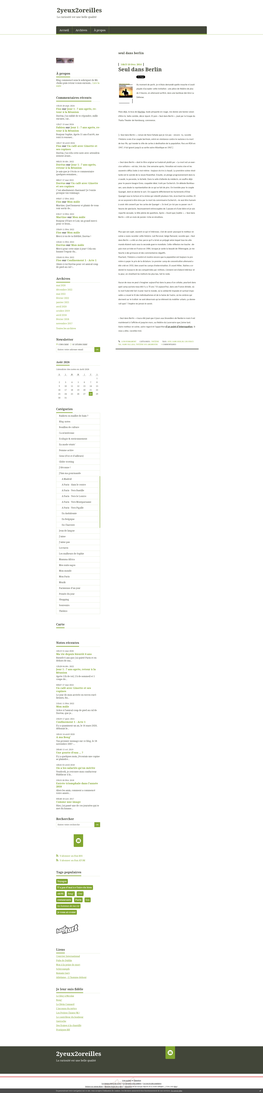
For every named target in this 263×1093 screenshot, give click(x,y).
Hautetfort (137, 1080)
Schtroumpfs (63, 968)
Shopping (64, 599)
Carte (60, 624)
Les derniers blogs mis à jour (111, 1083)
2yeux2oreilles (79, 10)
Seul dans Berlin (140, 69)
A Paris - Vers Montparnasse (76, 501)
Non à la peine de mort (68, 964)
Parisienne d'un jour (69, 588)
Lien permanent (128, 341)
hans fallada (128, 344)
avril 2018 (61, 315)
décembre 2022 (64, 289)
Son (87, 899)
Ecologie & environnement (73, 438)
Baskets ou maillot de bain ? (73, 415)
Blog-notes (64, 421)
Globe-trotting (66, 461)
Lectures (63, 547)
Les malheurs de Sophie (71, 553)
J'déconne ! (65, 467)
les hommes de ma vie (68, 906)
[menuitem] (64, 30)
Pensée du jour (67, 593)
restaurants (64, 899)
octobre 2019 (63, 310)
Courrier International (68, 956)
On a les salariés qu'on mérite (75, 768)
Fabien (60, 127)
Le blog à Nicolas (65, 995)
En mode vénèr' (67, 444)
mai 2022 (61, 294)
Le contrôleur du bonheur (69, 1017)
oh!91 (60, 893)
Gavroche (61, 1021)
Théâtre (63, 611)
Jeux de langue (67, 530)
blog (175, 1087)
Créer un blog (126, 1080)
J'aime (62, 536)
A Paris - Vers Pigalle (73, 507)
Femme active (66, 450)
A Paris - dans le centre (74, 484)
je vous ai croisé (66, 912)
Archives (81, 30)
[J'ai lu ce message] (260, 1091)
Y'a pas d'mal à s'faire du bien (74, 887)
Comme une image (68, 802)
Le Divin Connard (65, 1004)
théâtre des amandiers (147, 344)
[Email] (78, 840)
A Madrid (67, 478)
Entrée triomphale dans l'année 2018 (77, 785)
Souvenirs (64, 605)
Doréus (60, 164)
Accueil (64, 30)
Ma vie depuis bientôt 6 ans (74, 654)
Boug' (59, 999)
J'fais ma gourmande (70, 473)
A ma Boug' (63, 737)
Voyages (62, 881)
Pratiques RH (63, 1029)
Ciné (80, 893)
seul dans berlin (176, 341)
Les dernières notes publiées (132, 1083)
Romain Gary (63, 973)
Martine (61, 217)
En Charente (68, 524)
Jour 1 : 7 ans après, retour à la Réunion (76, 110)
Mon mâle (73, 201)
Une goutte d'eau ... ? (69, 752)
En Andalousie (69, 513)
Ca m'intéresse (66, 432)
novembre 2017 (64, 323)
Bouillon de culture (69, 427)
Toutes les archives (66, 328)
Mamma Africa (67, 559)
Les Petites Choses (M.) (68, 1012)
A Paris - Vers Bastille (73, 490)
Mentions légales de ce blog (114, 1087)
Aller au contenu (10, 2)
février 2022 (62, 298)
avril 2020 (61, 306)
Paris (78, 899)
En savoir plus (176, 1091)
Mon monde (65, 570)
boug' (71, 893)
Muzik (62, 582)
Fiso (58, 108)
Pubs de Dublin (64, 960)
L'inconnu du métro (66, 1008)
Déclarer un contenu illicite (94, 1087)
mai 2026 (61, 285)
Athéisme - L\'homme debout (71, 977)
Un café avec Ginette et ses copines (76, 147)
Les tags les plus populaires (152, 1083)
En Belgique (68, 519)
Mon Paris (64, 576)
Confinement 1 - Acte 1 (81, 260)
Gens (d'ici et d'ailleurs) (71, 455)
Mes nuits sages (67, 565)
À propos (100, 30)
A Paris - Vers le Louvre (74, 496)
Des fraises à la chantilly (68, 1025)
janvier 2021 (62, 302)
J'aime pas (64, 542)
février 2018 (62, 319)
